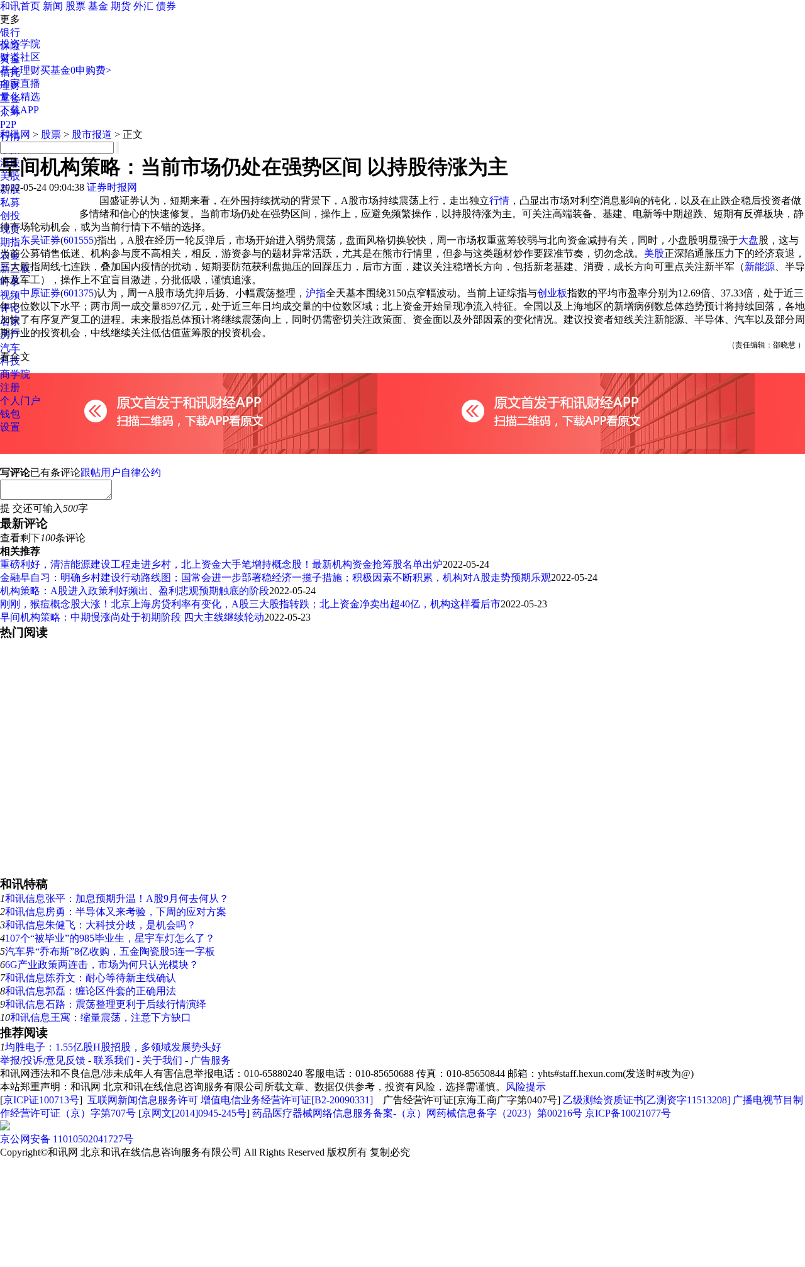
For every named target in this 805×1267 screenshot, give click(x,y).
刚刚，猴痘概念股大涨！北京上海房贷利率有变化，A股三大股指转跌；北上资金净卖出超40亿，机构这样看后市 (250, 604)
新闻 (53, 6)
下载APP (19, 109)
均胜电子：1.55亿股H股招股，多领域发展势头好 (113, 1047)
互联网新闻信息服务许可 (142, 1100)
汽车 (10, 347)
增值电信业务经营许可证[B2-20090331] (287, 1100)
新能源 (760, 266)
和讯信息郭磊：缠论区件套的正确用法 (90, 991)
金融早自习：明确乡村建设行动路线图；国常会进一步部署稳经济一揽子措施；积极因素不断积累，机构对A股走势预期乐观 (275, 577)
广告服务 (211, 1060)
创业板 (552, 293)
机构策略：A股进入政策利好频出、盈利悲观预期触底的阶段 (134, 590)
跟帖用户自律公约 (120, 472)
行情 (499, 200)
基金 (98, 6)
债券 (166, 6)
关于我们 (162, 1060)
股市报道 (92, 134)
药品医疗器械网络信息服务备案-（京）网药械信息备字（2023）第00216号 (417, 1113)
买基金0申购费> (75, 70)
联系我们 (114, 1060)
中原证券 (40, 293)
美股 (654, 253)
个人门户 (20, 400)
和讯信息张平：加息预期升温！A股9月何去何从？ (117, 898)
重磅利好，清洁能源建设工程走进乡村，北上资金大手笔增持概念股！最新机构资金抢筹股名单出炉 (221, 564)
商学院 (15, 374)
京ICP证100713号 (41, 1100)
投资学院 (20, 43)
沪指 (316, 293)
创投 (10, 215)
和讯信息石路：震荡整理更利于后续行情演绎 (105, 1004)
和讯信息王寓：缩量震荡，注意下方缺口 (100, 1017)
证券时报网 (112, 187)
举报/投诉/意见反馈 (43, 1060)
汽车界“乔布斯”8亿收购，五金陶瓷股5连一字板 (110, 951)
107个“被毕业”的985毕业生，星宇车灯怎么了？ (110, 938)
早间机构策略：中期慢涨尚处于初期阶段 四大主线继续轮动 (132, 617)
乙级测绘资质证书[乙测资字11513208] (646, 1100)
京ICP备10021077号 (628, 1113)
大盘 (748, 240)
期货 (121, 6)
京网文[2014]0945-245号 (194, 1113)
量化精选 (20, 96)
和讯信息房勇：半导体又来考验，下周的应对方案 (115, 911)
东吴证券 (40, 240)
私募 (10, 202)
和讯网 (15, 134)
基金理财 (20, 70)
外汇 (143, 6)
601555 (79, 240)
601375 (79, 293)
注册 (10, 387)
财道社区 (20, 57)
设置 (10, 427)
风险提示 (526, 1086)
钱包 (10, 413)
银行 (10, 32)
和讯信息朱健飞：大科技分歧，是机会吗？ (100, 925)
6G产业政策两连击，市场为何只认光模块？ (102, 964)
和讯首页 (20, 6)
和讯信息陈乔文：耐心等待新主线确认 (90, 977)
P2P (8, 124)
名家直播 (20, 83)
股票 (75, 6)
